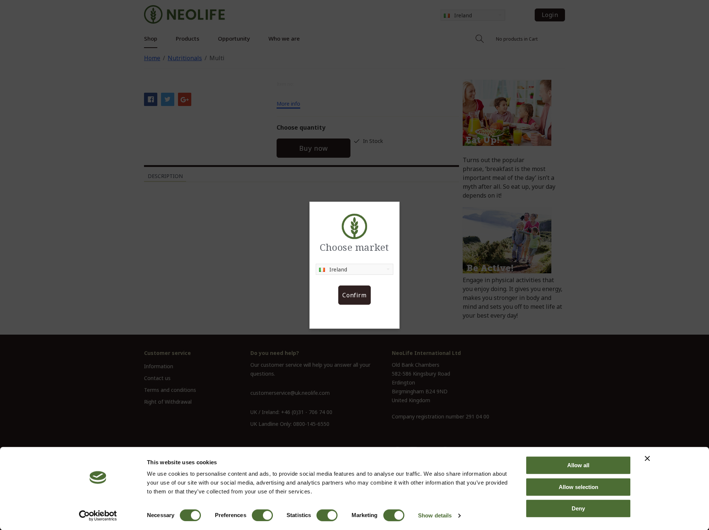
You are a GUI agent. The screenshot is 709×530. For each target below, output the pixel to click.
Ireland (338, 269)
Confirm (354, 295)
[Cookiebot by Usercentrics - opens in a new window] (98, 515)
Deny (578, 508)
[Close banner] (647, 458)
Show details (435, 515)
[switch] (262, 515)
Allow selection (578, 487)
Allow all (578, 465)
